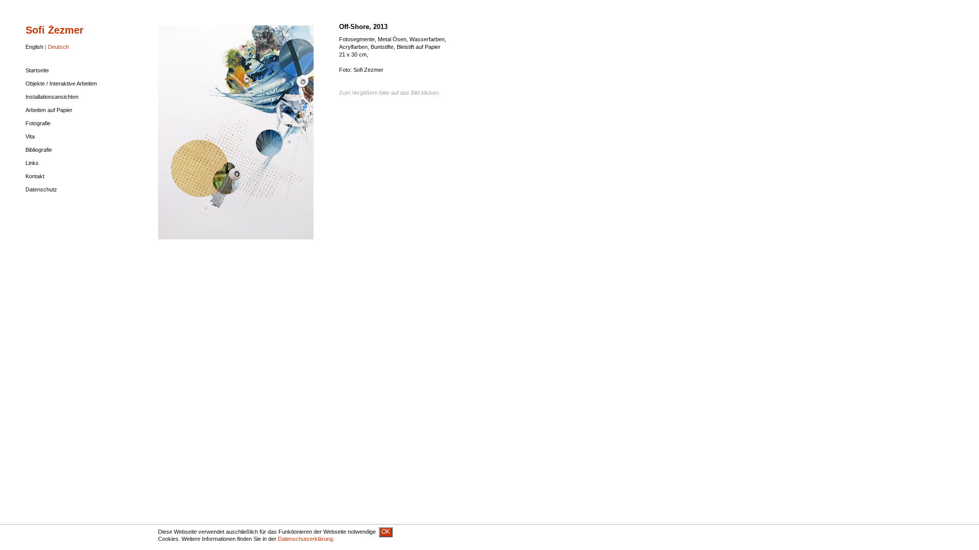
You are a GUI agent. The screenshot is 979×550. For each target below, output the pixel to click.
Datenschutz (41, 189)
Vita (30, 136)
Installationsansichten (52, 97)
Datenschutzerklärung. (306, 539)
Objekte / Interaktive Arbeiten (61, 83)
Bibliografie (38, 150)
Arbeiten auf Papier (48, 110)
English (34, 47)
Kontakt (34, 176)
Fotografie (37, 123)
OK (385, 531)
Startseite (37, 70)
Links (32, 163)
